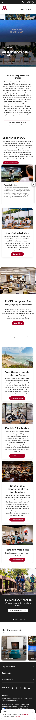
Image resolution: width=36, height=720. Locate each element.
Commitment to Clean (18, 125)
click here (17, 716)
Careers (17, 704)
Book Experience (18, 456)
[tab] (14, 337)
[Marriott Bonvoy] (30, 2)
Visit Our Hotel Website (19, 610)
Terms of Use (24, 704)
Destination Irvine (18, 398)
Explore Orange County (11, 162)
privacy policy (26, 714)
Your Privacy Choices (10, 708)
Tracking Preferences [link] (7, 704)
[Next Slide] (27, 337)
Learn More (19, 323)
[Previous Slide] (11, 337)
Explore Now (18, 254)
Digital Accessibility (23, 708)
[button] (22, 2)
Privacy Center (22, 706)
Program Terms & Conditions (9, 706)
